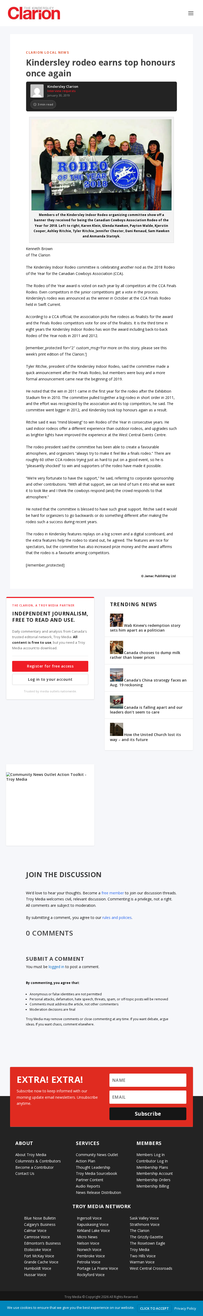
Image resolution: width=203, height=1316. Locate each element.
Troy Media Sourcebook (96, 1173)
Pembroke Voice (91, 1255)
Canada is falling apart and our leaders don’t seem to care (146, 710)
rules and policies (117, 917)
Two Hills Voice (143, 1255)
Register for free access (50, 666)
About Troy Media (30, 1154)
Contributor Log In (152, 1160)
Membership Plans (152, 1167)
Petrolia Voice (88, 1261)
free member (113, 892)
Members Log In (150, 1154)
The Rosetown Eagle (147, 1243)
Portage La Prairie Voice (97, 1268)
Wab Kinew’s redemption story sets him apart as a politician (145, 628)
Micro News (87, 1236)
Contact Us (24, 1173)
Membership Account (154, 1173)
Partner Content (89, 1179)
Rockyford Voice (91, 1274)
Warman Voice (142, 1261)
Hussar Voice (35, 1274)
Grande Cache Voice (41, 1261)
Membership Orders (153, 1179)
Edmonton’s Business (42, 1243)
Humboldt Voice (37, 1268)
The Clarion (139, 1230)
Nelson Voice (88, 1243)
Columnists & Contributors (38, 1160)
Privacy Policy (185, 1308)
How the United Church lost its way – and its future (145, 737)
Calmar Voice (35, 1230)
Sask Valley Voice (144, 1218)
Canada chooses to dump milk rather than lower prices (145, 655)
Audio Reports (88, 1186)
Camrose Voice (37, 1236)
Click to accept (154, 1308)
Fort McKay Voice (39, 1255)
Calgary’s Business (40, 1224)
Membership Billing (152, 1186)
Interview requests (61, 91)
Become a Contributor (34, 1167)
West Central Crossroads (151, 1268)
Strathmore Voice (145, 1224)
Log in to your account (50, 679)
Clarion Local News (47, 52)
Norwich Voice (89, 1249)
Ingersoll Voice (89, 1218)
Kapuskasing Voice (93, 1224)
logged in (56, 966)
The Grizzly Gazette (146, 1236)
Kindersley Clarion (62, 87)
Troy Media (139, 1249)
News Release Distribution (98, 1192)
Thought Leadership (93, 1167)
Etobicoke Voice (37, 1249)
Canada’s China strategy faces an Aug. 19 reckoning (148, 682)
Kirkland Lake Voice (93, 1230)
